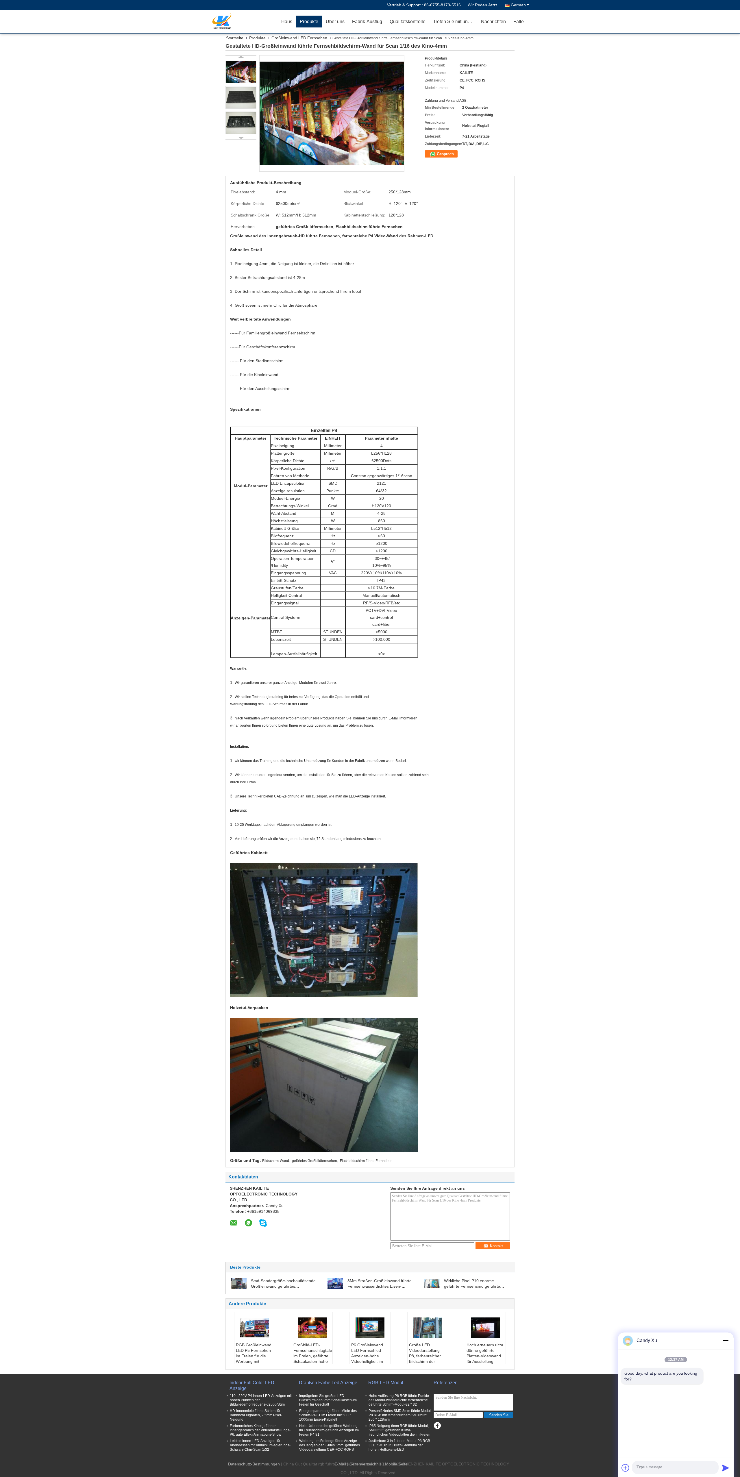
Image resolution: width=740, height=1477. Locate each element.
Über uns (335, 21)
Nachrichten (493, 21)
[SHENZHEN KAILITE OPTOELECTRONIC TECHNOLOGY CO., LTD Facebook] (437, 1425)
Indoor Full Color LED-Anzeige (253, 1385)
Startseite (234, 38)
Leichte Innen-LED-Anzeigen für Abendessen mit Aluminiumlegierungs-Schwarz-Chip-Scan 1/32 (260, 1445)
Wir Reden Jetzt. (483, 5)
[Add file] (625, 1467)
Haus (286, 21)
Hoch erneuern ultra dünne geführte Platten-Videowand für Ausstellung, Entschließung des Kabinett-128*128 (485, 1359)
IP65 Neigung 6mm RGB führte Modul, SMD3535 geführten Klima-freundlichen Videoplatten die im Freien (399, 1430)
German (518, 5)
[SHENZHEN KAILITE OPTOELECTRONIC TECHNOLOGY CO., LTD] (244, 21)
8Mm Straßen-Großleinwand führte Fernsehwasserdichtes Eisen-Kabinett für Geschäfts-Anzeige (379, 1286)
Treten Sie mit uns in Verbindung (455, 21)
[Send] (725, 1467)
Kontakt (496, 1246)
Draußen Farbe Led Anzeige (328, 1382)
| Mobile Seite (395, 1464)
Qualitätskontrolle (408, 21)
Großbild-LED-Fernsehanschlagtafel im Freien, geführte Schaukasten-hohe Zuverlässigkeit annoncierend (312, 1359)
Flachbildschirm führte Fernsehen (366, 1161)
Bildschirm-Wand (275, 1161)
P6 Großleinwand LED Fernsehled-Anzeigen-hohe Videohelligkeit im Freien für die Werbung (367, 1359)
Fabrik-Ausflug (367, 21)
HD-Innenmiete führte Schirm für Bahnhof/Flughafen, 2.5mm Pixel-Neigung (256, 1415)
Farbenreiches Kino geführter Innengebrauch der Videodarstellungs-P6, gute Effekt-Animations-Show (260, 1430)
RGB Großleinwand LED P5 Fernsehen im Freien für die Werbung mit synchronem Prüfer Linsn (253, 1359)
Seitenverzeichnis (365, 1464)
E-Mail (340, 1464)
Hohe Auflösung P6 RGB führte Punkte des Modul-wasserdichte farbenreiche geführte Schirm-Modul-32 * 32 (399, 1400)
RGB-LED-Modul (385, 1382)
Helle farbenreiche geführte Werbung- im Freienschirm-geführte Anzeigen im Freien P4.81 (329, 1430)
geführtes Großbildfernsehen (314, 1161)
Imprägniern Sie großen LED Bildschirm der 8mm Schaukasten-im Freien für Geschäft (328, 1400)
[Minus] (725, 1340)
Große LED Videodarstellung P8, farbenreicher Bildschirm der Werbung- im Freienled (425, 1359)
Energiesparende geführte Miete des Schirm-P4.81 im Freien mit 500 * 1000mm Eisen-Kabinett (328, 1415)
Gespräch (445, 154)
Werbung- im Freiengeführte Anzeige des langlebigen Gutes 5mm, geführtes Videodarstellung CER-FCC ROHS (329, 1445)
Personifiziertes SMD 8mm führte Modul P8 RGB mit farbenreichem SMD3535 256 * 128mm (400, 1415)
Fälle (518, 21)
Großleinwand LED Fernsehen (299, 38)
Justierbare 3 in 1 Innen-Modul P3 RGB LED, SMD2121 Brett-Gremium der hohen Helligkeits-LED (399, 1445)
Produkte (309, 21)
